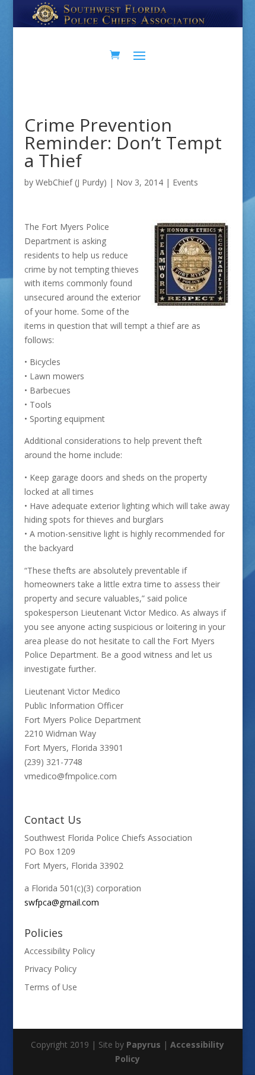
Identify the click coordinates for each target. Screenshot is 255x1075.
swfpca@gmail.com (61, 902)
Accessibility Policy (59, 950)
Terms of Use (50, 987)
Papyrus (143, 1044)
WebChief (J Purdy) (71, 182)
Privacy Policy (50, 968)
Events (185, 182)
